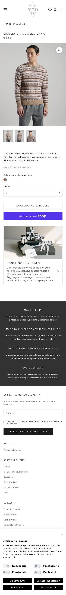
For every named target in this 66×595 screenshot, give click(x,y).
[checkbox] (6, 566)
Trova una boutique (12, 450)
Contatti (7, 466)
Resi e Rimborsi (11, 482)
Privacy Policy (10, 514)
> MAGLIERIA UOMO (14, 24)
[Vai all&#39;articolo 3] (31, 136)
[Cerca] (55, 10)
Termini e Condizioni (13, 509)
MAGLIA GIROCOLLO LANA (24, 33)
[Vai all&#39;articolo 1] (8, 136)
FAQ (6, 492)
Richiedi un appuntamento (16, 471)
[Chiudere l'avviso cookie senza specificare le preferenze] (62, 535)
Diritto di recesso (11, 487)
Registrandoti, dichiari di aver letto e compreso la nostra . (34, 422)
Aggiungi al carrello (33, 205)
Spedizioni (8, 477)
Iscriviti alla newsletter (28, 431)
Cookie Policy (10, 519)
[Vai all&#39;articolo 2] (20, 136)
